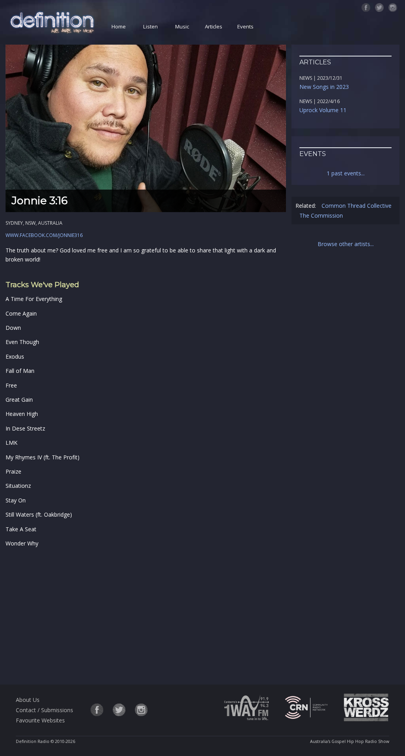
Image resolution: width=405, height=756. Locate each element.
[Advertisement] (146, 614)
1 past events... (346, 173)
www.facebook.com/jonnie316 (44, 235)
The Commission (321, 215)
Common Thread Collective (357, 205)
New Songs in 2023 (324, 86)
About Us (28, 699)
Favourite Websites (40, 720)
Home (119, 26)
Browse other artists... (346, 244)
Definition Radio (32, 741)
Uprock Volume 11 (322, 110)
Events (245, 26)
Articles (213, 26)
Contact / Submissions (44, 710)
